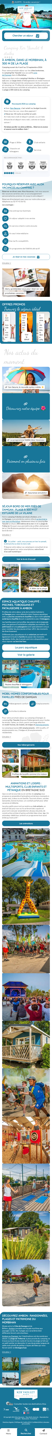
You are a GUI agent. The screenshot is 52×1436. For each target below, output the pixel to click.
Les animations (26, 823)
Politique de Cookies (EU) (23, 1422)
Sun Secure (15, 108)
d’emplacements (42, 724)
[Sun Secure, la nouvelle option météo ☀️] (26, 392)
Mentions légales (8, 1422)
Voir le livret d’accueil (26, 559)
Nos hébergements (26, 745)
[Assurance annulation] (26, 498)
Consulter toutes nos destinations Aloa (30, 1404)
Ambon (12, 1328)
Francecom (33, 1419)
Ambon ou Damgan (10, 1336)
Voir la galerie (26, 654)
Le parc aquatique (26, 647)
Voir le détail (26, 337)
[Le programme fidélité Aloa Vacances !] (26, 445)
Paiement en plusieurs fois (26, 461)
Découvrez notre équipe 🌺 (26, 408)
